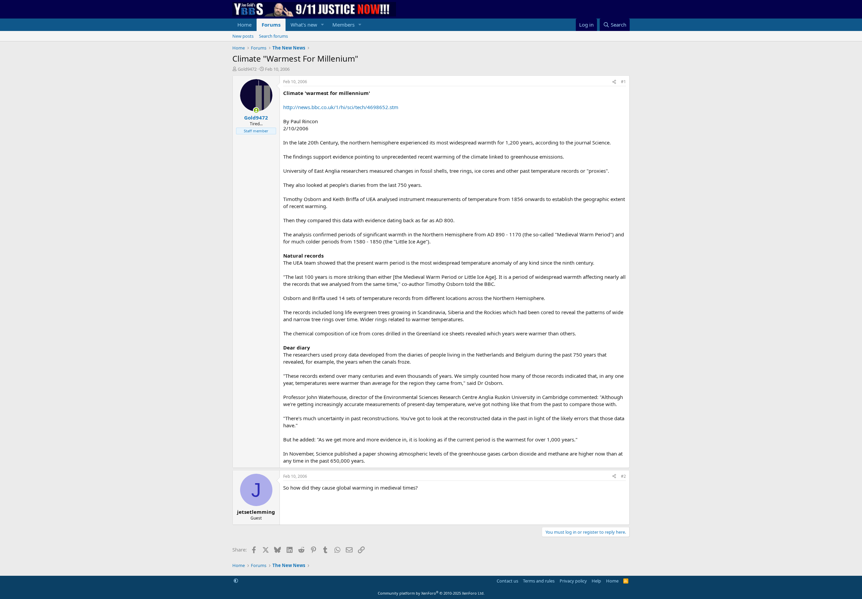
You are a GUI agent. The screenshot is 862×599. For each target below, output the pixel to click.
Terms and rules (539, 581)
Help (596, 581)
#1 (623, 82)
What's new (304, 24)
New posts (243, 36)
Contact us (507, 581)
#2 (623, 476)
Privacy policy (573, 581)
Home (244, 24)
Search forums (273, 36)
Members (343, 24)
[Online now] (256, 110)
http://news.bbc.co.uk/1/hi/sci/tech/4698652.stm (340, 107)
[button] (322, 25)
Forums (271, 24)
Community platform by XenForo (431, 593)
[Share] (614, 82)
